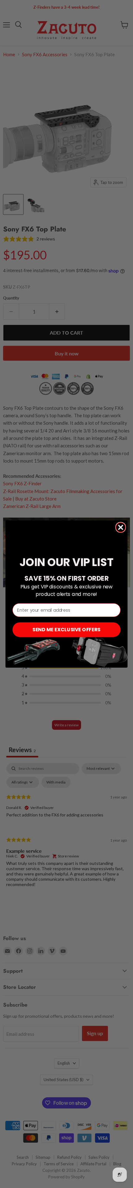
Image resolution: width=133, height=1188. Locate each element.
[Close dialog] (121, 527)
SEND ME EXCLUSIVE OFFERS (66, 629)
